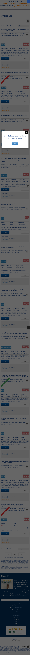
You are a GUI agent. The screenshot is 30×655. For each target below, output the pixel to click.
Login (26, 5)
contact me (23, 596)
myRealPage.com (15, 641)
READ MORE (15, 600)
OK (15, 143)
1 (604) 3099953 (5, 65)
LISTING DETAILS (5, 58)
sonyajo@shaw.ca (19, 5)
